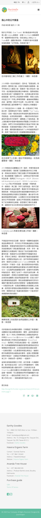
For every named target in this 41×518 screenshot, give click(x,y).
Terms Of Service (12, 487)
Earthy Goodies (20, 443)
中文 (15, 2)
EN (19, 2)
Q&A (8, 485)
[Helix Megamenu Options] (38, 9)
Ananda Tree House (21, 476)
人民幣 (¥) (35, 2)
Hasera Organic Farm (21, 459)
